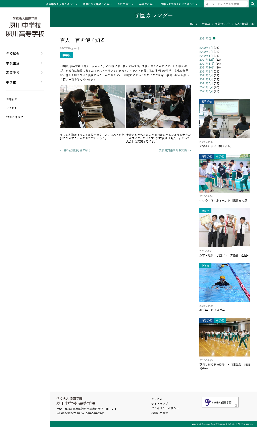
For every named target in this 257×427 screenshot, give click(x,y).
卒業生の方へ (147, 3)
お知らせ (11, 99)
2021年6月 (206, 83)
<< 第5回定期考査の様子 (75, 150)
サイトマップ (159, 403)
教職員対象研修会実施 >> (175, 150)
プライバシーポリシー (165, 408)
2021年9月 (206, 71)
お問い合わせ (159, 412)
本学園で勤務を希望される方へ (179, 3)
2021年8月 (206, 75)
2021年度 (205, 38)
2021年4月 (206, 91)
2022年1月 (206, 55)
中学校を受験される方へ (97, 3)
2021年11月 (207, 63)
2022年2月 (206, 51)
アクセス (156, 399)
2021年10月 (207, 67)
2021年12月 (207, 59)
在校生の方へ (125, 3)
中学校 (11, 82)
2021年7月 (206, 79)
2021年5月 (206, 87)
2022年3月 (206, 47)
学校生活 (13, 62)
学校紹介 (13, 53)
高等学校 (13, 72)
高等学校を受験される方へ (61, 3)
